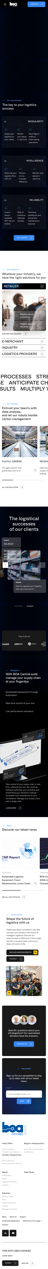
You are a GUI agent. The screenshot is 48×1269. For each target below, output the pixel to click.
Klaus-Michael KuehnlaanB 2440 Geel (33, 1150)
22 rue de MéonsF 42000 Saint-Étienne (11, 1150)
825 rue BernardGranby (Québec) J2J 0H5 (12, 1162)
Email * (9, 1088)
